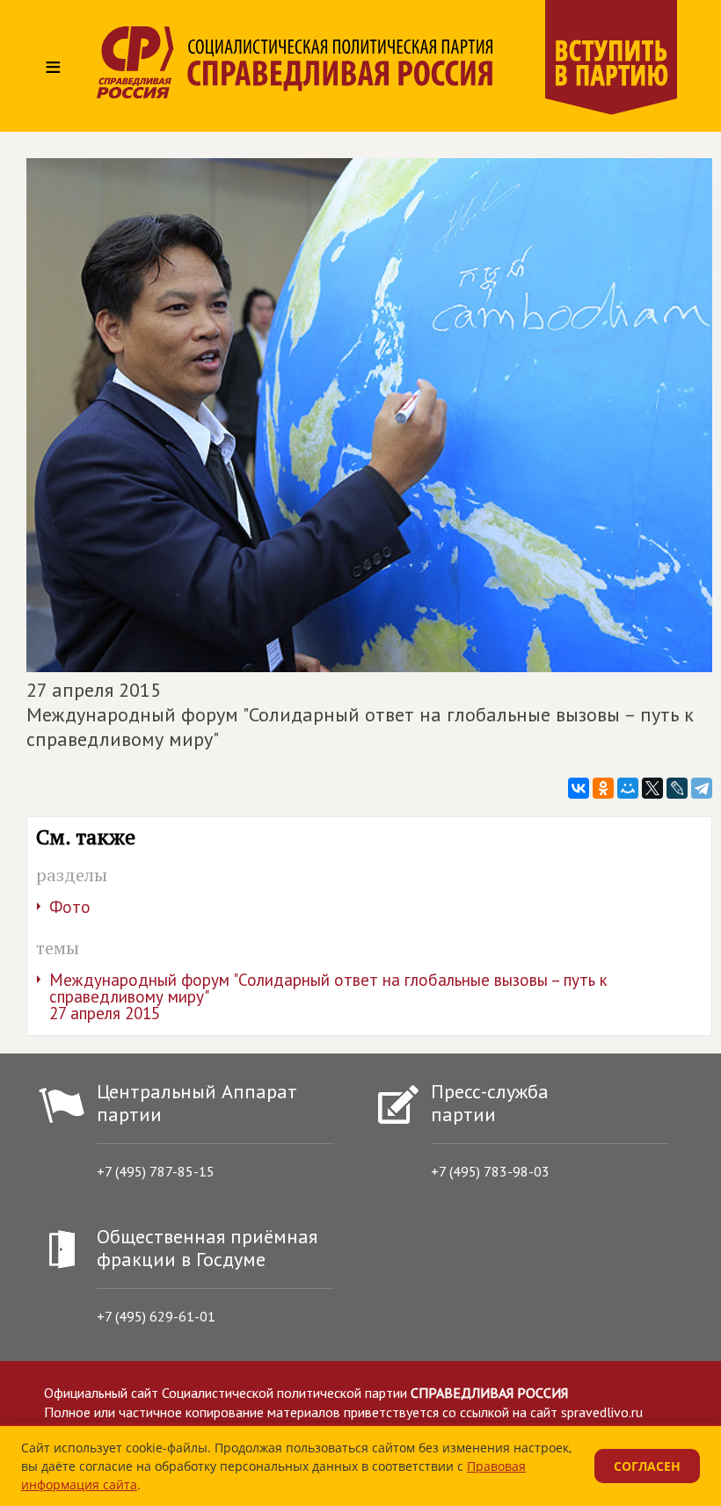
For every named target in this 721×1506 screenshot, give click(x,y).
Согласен (647, 1466)
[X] (652, 788)
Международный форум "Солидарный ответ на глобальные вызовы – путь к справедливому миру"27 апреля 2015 (328, 996)
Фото (70, 906)
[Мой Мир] (627, 788)
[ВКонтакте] (578, 788)
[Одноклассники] (603, 788)
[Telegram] (701, 788)
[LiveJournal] (677, 788)
